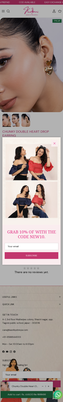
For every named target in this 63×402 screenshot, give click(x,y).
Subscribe (31, 255)
